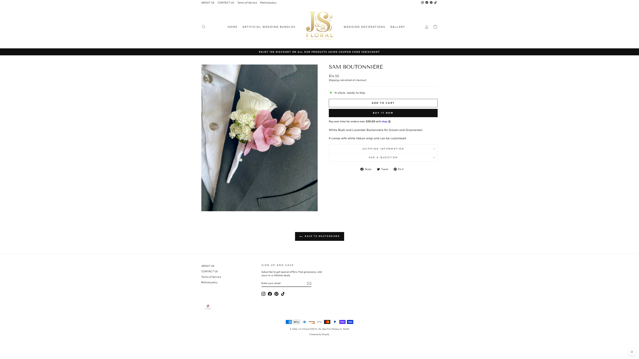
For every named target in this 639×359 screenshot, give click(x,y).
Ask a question (383, 157)
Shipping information (383, 148)
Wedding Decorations (364, 26)
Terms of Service (247, 2)
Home (232, 26)
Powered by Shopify (319, 334)
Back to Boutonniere (322, 236)
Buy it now (383, 112)
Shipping (334, 80)
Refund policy (268, 2)
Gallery (397, 26)
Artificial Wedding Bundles (268, 26)
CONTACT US (226, 2)
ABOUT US (207, 2)
